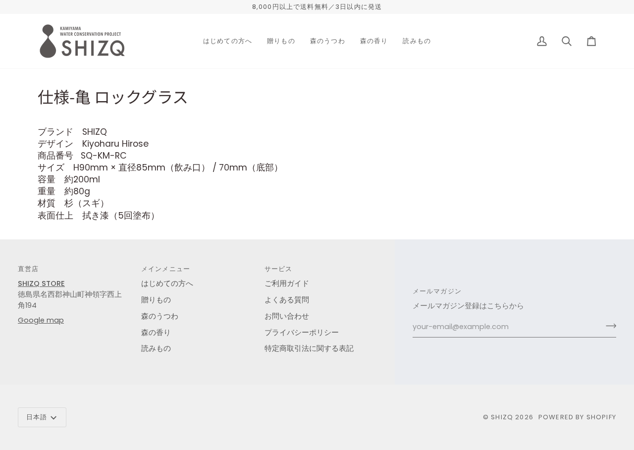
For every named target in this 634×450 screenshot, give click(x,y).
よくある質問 (286, 300)
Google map (41, 320)
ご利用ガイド (286, 283)
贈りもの (156, 300)
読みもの (156, 348)
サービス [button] (278, 269)
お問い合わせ (286, 316)
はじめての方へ (167, 283)
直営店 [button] (28, 269)
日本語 (37, 417)
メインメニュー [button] (165, 269)
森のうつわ (159, 316)
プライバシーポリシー (301, 333)
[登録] (608, 326)
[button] (228, 41)
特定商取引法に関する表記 (309, 348)
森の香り (156, 333)
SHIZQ (502, 417)
